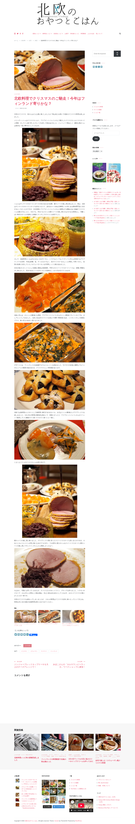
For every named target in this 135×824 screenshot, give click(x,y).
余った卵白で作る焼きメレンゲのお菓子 (29, 795)
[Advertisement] (106, 85)
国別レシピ (36, 33)
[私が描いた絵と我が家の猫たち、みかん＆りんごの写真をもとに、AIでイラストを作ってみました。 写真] (62, 800)
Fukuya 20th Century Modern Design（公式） (109, 801)
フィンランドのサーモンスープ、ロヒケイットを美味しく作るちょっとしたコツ (29, 782)
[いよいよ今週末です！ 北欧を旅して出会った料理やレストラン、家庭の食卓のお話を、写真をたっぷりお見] (46, 783)
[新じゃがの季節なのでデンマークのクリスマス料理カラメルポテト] (73, 616)
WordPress (78, 821)
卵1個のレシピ (74, 33)
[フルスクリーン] (91, 810)
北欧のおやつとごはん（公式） (107, 797)
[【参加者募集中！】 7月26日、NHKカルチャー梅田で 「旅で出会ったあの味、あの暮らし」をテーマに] (62, 783)
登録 (96, 138)
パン (62, 754)
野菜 (110, 756)
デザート (56, 754)
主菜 (52, 756)
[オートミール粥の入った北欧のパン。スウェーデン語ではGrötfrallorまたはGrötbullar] (54, 800)
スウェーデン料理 (108, 754)
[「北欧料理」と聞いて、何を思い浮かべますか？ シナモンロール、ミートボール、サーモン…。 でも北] (54, 792)
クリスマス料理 (98, 106)
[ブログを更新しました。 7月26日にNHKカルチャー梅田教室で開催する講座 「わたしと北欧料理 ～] (62, 792)
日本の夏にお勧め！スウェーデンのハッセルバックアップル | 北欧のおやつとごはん (107, 196)
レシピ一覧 (97, 112)
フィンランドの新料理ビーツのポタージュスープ (29, 800)
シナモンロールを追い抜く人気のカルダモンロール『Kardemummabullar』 (29, 806)
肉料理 (105, 756)
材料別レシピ (46, 33)
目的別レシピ (57, 33)
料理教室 (83, 33)
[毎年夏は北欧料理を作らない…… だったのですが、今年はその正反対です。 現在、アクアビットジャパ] (54, 783)
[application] (81, 805)
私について (99, 33)
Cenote (56, 821)
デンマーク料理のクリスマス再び (47, 623)
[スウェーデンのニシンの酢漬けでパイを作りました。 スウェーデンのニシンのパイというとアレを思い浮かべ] (46, 792)
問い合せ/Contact (103, 782)
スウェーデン (34, 651)
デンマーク (44, 651)
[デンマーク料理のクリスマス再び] (49, 616)
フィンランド (54, 651)
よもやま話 (91, 33)
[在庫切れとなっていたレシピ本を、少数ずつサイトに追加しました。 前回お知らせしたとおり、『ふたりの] (46, 800)
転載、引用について (104, 785)
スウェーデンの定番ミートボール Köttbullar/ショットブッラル (29, 789)
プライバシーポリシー (104, 779)
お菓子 (67, 33)
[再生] (72, 810)
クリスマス (24, 651)
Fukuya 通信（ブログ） (105, 805)
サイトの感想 (98, 109)
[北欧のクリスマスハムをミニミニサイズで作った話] (25, 616)
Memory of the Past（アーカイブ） (108, 808)
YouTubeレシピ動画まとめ (78, 788)
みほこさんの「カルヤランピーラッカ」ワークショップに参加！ (69, 664)
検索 (117, 53)
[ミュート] (88, 810)
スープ (51, 754)
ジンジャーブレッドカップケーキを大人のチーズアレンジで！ (31, 664)
